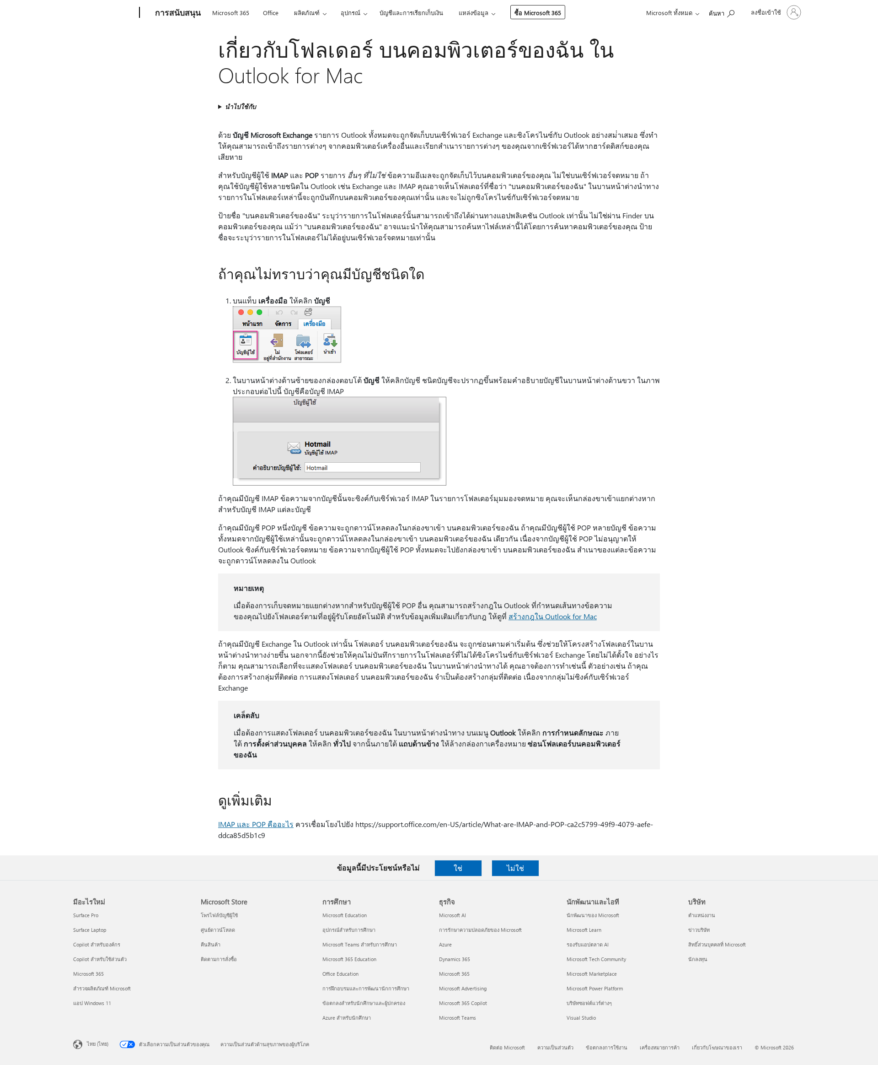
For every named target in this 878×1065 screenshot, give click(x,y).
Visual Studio (581, 1017)
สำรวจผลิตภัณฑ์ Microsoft (102, 988)
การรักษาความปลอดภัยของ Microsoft (480, 929)
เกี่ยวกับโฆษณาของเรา (717, 1047)
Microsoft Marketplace (592, 973)
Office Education (340, 973)
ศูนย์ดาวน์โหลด (218, 929)
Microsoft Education (344, 915)
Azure (445, 944)
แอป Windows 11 (92, 1003)
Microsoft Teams (457, 1017)
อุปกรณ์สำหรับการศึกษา (348, 929)
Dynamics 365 (454, 959)
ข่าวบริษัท (699, 929)
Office (270, 12)
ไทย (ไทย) (97, 1043)
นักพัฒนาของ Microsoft (593, 915)
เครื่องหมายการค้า (660, 1047)
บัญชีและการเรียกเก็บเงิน (411, 12)
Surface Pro (85, 915)
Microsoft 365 (230, 12)
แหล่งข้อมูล (473, 12)
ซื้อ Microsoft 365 (537, 12)
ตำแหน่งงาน (701, 915)
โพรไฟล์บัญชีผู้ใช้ (219, 915)
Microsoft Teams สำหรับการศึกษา (359, 944)
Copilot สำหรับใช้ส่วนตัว (100, 959)
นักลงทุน (697, 959)
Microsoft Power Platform (595, 988)
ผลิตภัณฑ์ (307, 12)
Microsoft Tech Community (596, 959)
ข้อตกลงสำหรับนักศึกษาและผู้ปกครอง (363, 1003)
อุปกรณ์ (350, 12)
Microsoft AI (452, 915)
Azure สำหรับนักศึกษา (346, 1017)
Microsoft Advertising (463, 988)
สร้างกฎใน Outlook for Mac (553, 616)
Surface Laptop (89, 929)
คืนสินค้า (210, 944)
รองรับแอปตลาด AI (588, 944)
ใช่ (458, 868)
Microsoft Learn (584, 929)
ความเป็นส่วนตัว (555, 1047)
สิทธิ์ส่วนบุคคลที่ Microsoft (717, 944)
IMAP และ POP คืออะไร (256, 824)
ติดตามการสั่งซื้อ (219, 959)
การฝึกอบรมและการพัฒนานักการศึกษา (365, 988)
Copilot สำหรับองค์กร (96, 944)
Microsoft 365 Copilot (463, 1003)
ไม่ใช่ (515, 868)
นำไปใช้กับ (240, 106)
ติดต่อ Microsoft (507, 1047)
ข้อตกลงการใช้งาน (606, 1047)
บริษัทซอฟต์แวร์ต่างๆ (589, 1003)
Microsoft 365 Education (349, 959)
